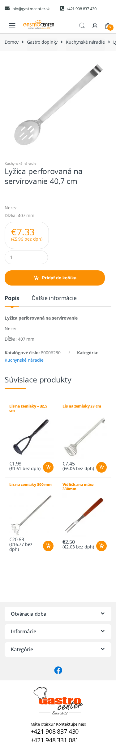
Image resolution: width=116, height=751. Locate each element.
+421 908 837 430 (81, 8)
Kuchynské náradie (85, 42)
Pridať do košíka (59, 277)
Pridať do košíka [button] (48, 467)
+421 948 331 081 (55, 740)
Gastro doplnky (42, 42)
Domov (12, 42)
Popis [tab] (12, 298)
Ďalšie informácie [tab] (54, 298)
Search (82, 25)
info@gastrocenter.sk (30, 8)
